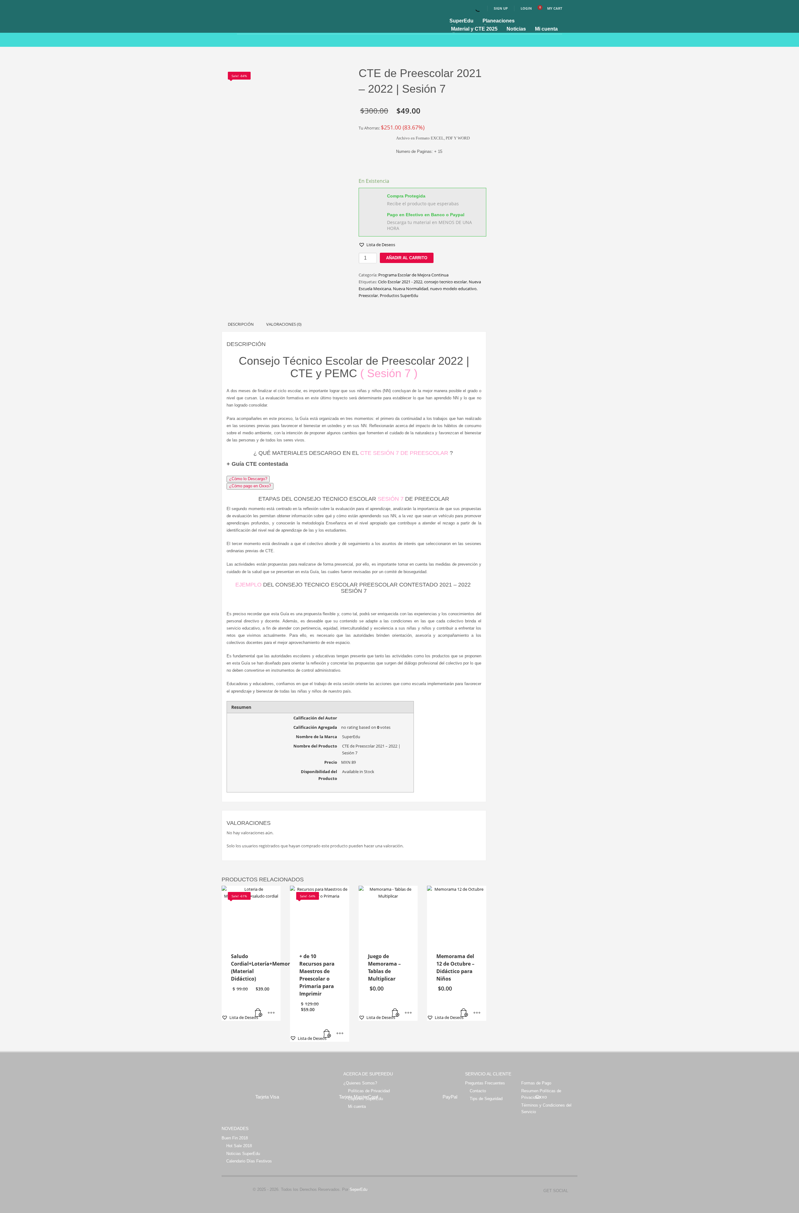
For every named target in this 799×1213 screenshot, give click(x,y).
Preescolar (368, 295)
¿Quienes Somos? (360, 1083)
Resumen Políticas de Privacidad (541, 1094)
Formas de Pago (536, 1083)
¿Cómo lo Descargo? (248, 478)
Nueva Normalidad (410, 288)
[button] (377, 244)
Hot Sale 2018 (239, 1145)
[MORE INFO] (271, 1013)
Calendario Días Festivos (249, 1161)
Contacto (478, 1091)
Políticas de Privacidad (369, 1091)
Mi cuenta (357, 1106)
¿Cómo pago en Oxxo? (250, 486)
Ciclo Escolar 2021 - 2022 (400, 282)
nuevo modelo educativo (453, 288)
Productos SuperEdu (399, 295)
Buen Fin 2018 (235, 1138)
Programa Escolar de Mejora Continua (413, 275)
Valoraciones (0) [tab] (283, 324)
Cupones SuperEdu (365, 1098)
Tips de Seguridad (486, 1098)
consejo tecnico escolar (445, 282)
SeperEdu (358, 1189)
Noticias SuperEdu (243, 1153)
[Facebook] (572, 1191)
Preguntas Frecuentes (485, 1083)
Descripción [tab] (241, 324)
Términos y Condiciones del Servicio (546, 1108)
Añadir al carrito (406, 258)
